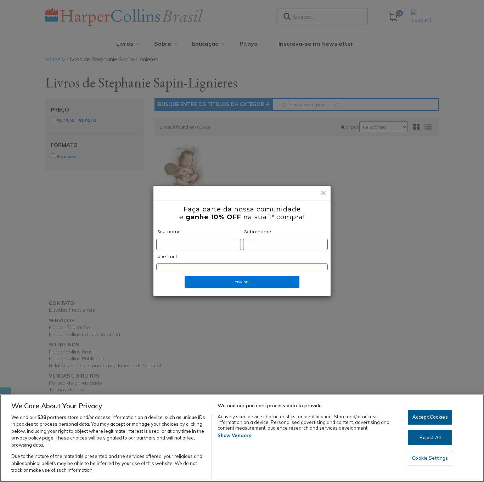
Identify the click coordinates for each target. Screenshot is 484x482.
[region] (242, 438)
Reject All (430, 437)
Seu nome (169, 231)
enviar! (242, 281)
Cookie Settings (430, 458)
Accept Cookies (430, 417)
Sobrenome (257, 231)
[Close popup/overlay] (323, 193)
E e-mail (167, 256)
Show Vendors (235, 435)
